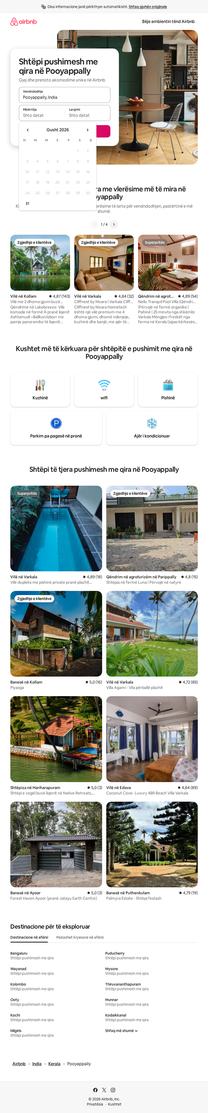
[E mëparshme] (94, 224)
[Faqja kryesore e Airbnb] (23, 21)
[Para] (114, 224)
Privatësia (95, 1104)
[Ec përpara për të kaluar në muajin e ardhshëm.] (87, 130)
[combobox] (64, 97)
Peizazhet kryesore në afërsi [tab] (80, 937)
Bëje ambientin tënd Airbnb (168, 21)
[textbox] (41, 115)
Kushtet (115, 1104)
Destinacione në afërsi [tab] (29, 937)
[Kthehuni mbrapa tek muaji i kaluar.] (27, 130)
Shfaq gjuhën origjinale (148, 6)
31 (27, 203)
